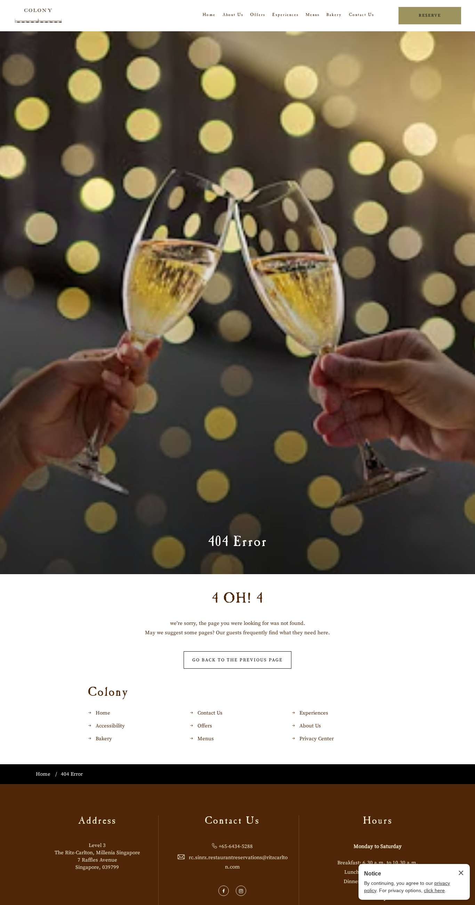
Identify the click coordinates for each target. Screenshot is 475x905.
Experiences (285, 15)
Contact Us (361, 15)
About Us (233, 15)
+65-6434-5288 (236, 846)
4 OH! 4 (238, 600)
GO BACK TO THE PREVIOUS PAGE (237, 660)
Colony (108, 693)
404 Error (237, 543)
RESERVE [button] (430, 15)
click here (434, 890)
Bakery (334, 15)
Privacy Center (316, 738)
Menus (313, 15)
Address (97, 821)
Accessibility (110, 726)
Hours (378, 821)
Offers (257, 15)
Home (209, 15)
